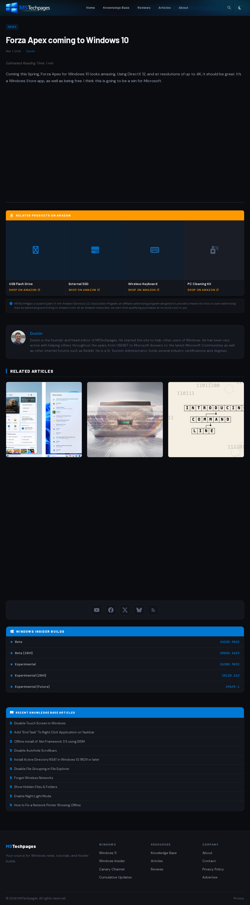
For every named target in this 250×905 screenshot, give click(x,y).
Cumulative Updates (115, 877)
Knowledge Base (116, 7)
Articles (164, 7)
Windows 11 (107, 853)
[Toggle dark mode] (239, 7)
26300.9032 (230, 664)
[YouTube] (96, 610)
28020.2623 (230, 653)
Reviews (144, 7)
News (12, 27)
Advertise (210, 877)
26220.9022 (230, 642)
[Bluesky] (139, 610)
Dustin (30, 51)
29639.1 (233, 687)
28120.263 (231, 675)
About (183, 7)
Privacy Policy (213, 869)
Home (90, 7)
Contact (209, 861)
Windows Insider (112, 861)
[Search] (229, 7)
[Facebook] (110, 610)
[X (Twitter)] (125, 610)
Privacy (239, 898)
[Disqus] (125, 530)
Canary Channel (112, 869)
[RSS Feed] (153, 610)
